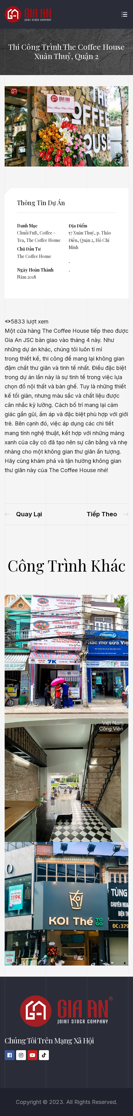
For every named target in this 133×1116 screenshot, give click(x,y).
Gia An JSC (19, 340)
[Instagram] (21, 1055)
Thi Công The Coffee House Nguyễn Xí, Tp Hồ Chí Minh (107, 514)
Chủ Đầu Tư (29, 249)
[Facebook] (10, 1055)
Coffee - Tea (95, 942)
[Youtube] (32, 1055)
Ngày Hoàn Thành (35, 270)
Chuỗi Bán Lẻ (35, 942)
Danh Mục (27, 226)
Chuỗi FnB (27, 233)
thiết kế (29, 358)
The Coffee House (43, 240)
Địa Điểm (78, 226)
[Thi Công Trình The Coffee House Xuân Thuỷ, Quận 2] (66, 164)
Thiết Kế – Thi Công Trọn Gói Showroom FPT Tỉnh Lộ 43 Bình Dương (23, 514)
